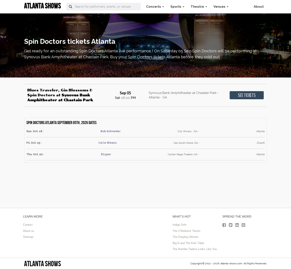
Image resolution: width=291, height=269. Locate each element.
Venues (219, 7)
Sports (176, 7)
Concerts (154, 7)
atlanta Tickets (33, 31)
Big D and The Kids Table (188, 243)
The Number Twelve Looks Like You (195, 249)
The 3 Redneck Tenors (186, 230)
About (259, 7)
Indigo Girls (180, 224)
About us (28, 230)
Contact (28, 224)
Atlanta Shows (42, 264)
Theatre (198, 7)
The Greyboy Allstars (186, 236)
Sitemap (28, 236)
